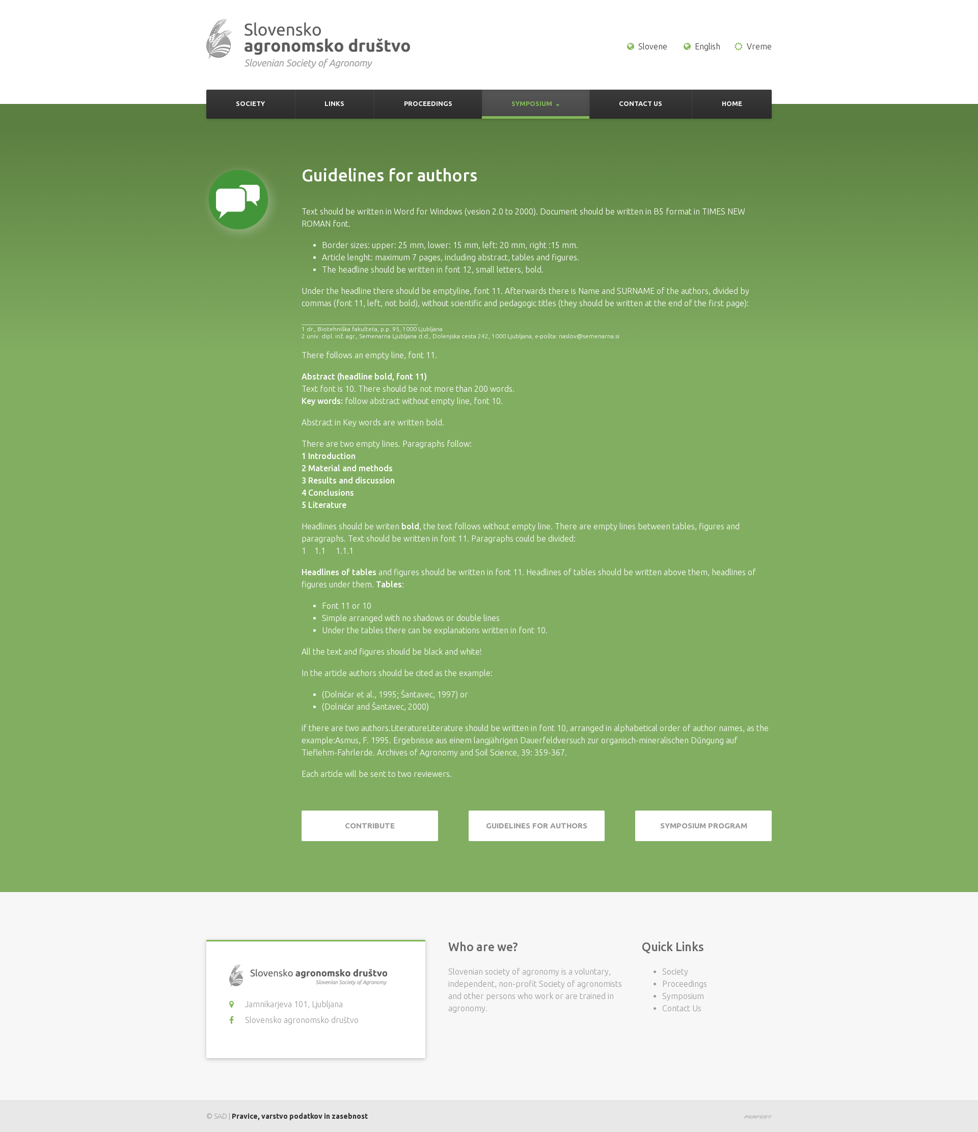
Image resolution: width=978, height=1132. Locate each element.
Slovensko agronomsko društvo (302, 1020)
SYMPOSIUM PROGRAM (703, 825)
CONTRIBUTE (370, 825)
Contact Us (640, 103)
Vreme (759, 46)
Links (334, 103)
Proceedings (428, 103)
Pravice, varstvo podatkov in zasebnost (300, 1116)
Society (250, 103)
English (707, 46)
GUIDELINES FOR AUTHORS (536, 825)
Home (732, 103)
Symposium (531, 103)
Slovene (652, 46)
